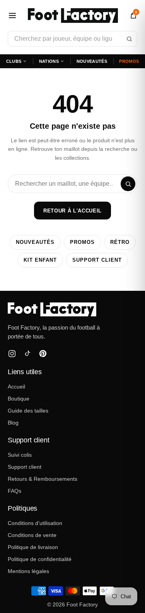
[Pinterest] (43, 353)
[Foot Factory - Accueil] (73, 15)
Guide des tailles (28, 411)
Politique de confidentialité (40, 559)
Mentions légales (28, 571)
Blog (13, 423)
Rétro (120, 242)
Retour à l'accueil (72, 211)
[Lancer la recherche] (129, 38)
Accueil (16, 386)
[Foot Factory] (72, 309)
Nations (49, 61)
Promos (129, 61)
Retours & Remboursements (42, 479)
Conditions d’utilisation (35, 523)
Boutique (18, 398)
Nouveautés (92, 61)
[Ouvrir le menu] (12, 15)
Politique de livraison (33, 547)
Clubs (14, 61)
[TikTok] (27, 353)
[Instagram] (12, 353)
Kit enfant (40, 260)
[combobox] (72, 39)
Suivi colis (20, 455)
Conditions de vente (32, 535)
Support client (97, 260)
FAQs (14, 491)
